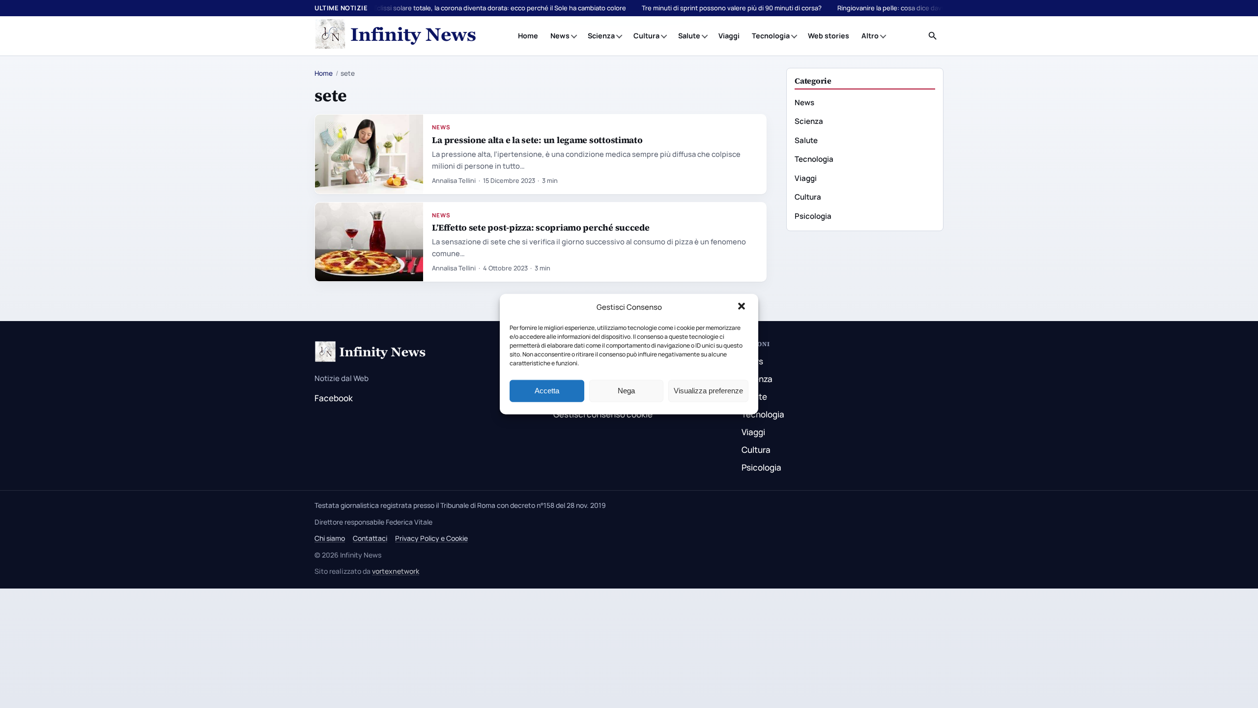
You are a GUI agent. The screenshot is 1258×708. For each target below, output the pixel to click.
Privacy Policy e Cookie (431, 538)
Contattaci (370, 538)
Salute (689, 35)
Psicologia (813, 216)
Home (528, 35)
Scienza (601, 35)
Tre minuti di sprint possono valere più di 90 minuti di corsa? (732, 7)
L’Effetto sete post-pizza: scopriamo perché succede (540, 227)
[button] (742, 307)
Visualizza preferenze (708, 390)
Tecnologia (771, 35)
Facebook (333, 398)
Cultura (646, 35)
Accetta (547, 390)
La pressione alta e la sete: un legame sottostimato (537, 140)
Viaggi (729, 35)
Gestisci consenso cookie (603, 414)
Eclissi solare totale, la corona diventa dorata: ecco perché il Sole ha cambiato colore (499, 7)
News (560, 35)
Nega (626, 390)
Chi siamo (329, 538)
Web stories (828, 35)
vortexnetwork (395, 571)
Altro (870, 35)
